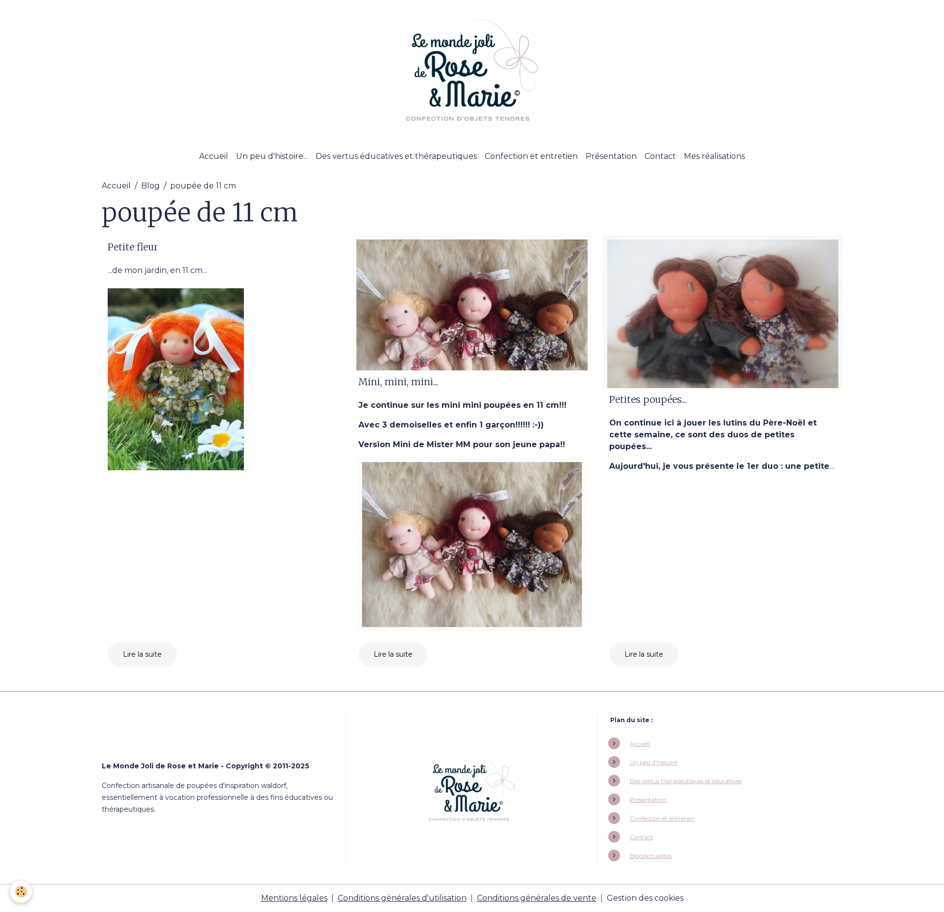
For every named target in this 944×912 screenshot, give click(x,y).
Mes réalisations (714, 156)
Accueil (213, 156)
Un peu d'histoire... (272, 156)
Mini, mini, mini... (398, 382)
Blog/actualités (651, 855)
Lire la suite (142, 654)
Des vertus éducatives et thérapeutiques (396, 156)
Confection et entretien (531, 156)
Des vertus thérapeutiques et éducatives (685, 781)
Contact (660, 156)
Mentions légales (294, 898)
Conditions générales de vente (536, 898)
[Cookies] (21, 892)
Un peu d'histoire (654, 762)
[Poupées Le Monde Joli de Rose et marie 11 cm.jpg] (472, 543)
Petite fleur (133, 247)
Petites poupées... (648, 399)
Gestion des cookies (645, 898)
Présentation (611, 156)
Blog (150, 185)
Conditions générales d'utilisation (402, 898)
